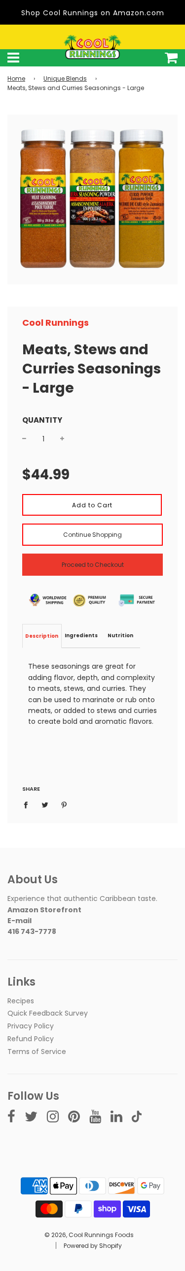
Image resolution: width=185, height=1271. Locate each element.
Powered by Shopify (93, 1245)
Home (16, 78)
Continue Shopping (92, 534)
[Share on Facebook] (28, 804)
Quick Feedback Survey (47, 1013)
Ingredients (81, 635)
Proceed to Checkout (93, 564)
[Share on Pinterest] (64, 804)
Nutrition (120, 635)
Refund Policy (30, 1039)
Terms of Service (36, 1051)
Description (41, 636)
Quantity (42, 420)
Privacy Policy (30, 1026)
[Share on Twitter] (45, 804)
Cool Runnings (55, 322)
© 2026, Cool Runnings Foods (89, 1235)
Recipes (20, 1001)
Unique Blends (65, 78)
